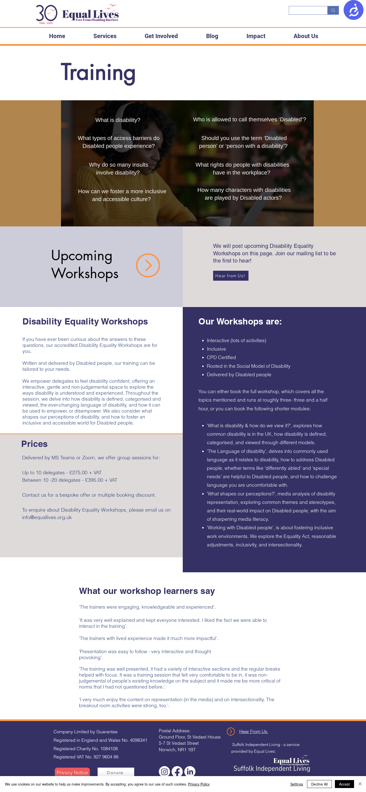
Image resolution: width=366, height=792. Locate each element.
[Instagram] (164, 771)
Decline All (319, 784)
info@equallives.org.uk (47, 517)
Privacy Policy (199, 784)
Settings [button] (296, 784)
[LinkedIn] (189, 771)
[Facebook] (177, 771)
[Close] (360, 784)
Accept (344, 784)
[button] (104, 36)
